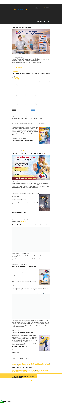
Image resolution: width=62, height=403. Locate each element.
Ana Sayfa (32, 21)
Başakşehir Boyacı (35, 363)
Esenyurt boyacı (34, 364)
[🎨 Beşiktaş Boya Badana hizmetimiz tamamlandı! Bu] (16, 104)
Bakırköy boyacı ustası (29, 364)
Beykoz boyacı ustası (14, 371)
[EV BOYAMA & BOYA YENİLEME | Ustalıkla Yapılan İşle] (35, 85)
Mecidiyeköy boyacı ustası (31, 365)
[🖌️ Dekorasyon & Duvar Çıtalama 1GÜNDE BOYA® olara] (35, 104)
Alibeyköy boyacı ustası (14, 364)
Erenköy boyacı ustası (38, 370)
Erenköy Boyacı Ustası (30, 371)
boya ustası (46, 370)
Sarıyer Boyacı (17, 363)
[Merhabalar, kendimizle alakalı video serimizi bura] (26, 94)
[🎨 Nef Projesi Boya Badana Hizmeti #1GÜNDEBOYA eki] (26, 104)
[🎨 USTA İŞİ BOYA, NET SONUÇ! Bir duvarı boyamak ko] (26, 85)
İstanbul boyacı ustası (27, 370)
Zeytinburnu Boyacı (21, 363)
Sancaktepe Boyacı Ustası (36, 371)
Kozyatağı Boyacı (23, 370)
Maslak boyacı (47, 363)
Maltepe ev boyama (43, 370)
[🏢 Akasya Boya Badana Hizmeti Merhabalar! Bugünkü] (45, 104)
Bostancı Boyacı (14, 370)
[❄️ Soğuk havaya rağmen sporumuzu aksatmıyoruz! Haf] (35, 94)
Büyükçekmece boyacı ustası (21, 364)
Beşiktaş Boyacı (14, 363)
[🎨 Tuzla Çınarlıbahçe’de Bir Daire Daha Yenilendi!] (16, 94)
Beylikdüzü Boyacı (39, 363)
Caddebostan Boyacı (18, 370)
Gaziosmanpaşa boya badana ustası (19, 365)
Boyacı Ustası (13, 396)
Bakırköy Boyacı (26, 363)
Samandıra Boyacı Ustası (25, 371)
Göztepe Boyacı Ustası (14, 119)
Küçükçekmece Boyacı (30, 363)
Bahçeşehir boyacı (44, 363)
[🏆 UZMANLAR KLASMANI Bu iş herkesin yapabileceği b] (16, 85)
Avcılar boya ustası (45, 364)
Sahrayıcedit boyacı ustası (25, 150)
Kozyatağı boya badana (32, 370)
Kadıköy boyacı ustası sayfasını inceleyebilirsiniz (17, 67)
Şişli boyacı (25, 364)
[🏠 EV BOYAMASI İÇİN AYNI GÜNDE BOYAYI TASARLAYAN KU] (45, 85)
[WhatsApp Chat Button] (2, 401)
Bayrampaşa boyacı (26, 365)
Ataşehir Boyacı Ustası (19, 371)
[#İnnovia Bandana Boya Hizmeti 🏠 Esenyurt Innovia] (45, 94)
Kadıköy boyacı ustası (23, 188)
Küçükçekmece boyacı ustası (39, 364)
